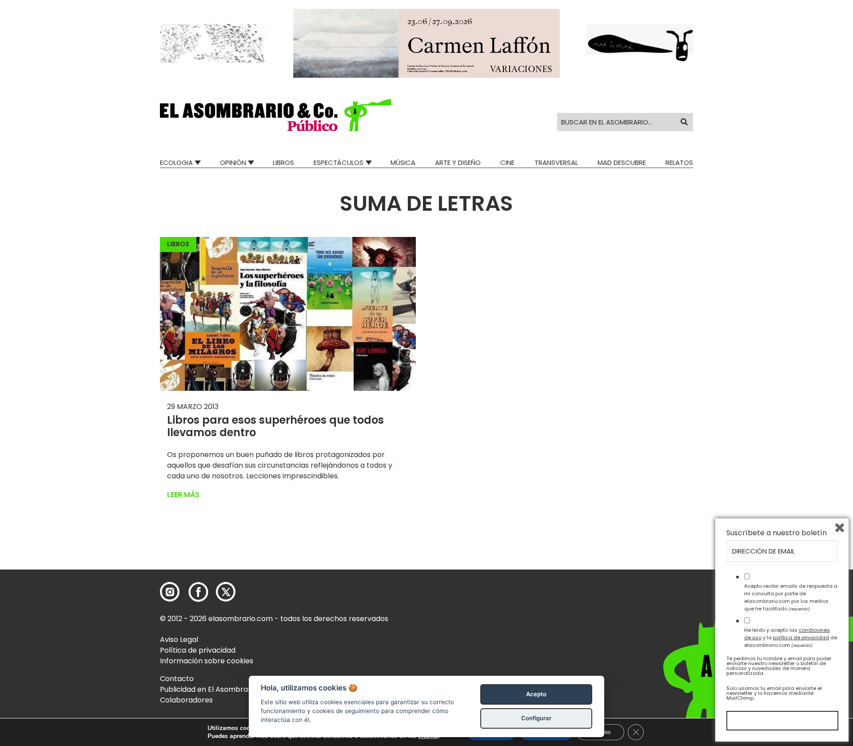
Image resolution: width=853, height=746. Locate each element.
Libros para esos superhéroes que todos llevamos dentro (275, 426)
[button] (275, 115)
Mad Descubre (622, 162)
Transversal (556, 162)
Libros (283, 162)
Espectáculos (338, 162)
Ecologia (176, 162)
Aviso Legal (179, 639)
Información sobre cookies (206, 661)
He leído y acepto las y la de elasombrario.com (790, 637)
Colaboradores (186, 700)
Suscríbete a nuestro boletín (776, 533)
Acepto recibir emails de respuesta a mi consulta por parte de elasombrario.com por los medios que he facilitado (790, 597)
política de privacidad (801, 637)
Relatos (679, 162)
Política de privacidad (197, 650)
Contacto (177, 679)
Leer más (183, 494)
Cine (507, 162)
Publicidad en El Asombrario (208, 689)
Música (403, 162)
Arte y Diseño (458, 162)
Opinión (233, 162)
